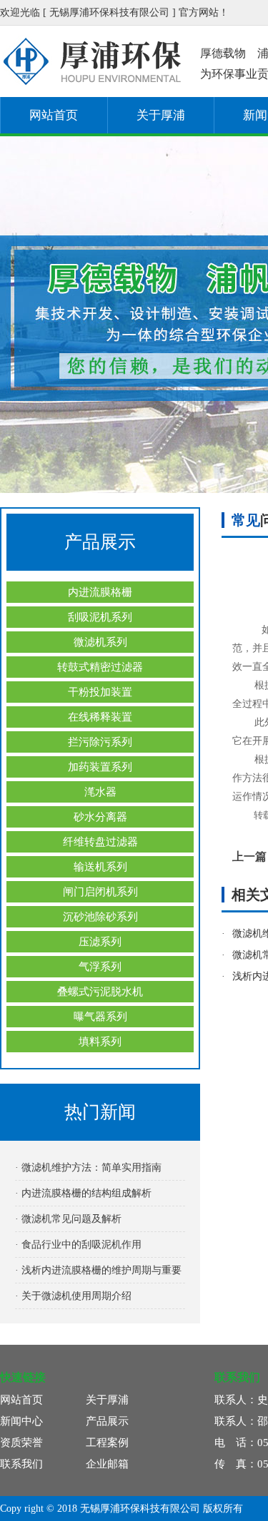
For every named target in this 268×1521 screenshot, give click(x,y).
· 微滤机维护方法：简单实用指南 (88, 1167)
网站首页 (53, 115)
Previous (25, 315)
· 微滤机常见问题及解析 (68, 1219)
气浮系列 (100, 966)
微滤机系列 (100, 642)
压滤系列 (100, 941)
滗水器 (100, 792)
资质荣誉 (21, 1442)
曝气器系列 (100, 1016)
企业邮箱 (107, 1464)
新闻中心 (21, 1421)
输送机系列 (100, 867)
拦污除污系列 (100, 742)
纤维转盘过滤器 (100, 842)
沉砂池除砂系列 (100, 916)
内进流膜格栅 (100, 592)
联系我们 (21, 1464)
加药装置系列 (100, 767)
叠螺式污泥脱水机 (100, 991)
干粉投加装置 (100, 692)
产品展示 (107, 1421)
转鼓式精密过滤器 (100, 667)
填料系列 (100, 1041)
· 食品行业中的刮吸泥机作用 (78, 1244)
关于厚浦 (161, 115)
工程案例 (107, 1442)
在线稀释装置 (100, 717)
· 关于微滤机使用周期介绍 (73, 1296)
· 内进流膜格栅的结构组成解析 (83, 1193)
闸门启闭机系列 (100, 891)
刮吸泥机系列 (100, 617)
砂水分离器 (100, 817)
